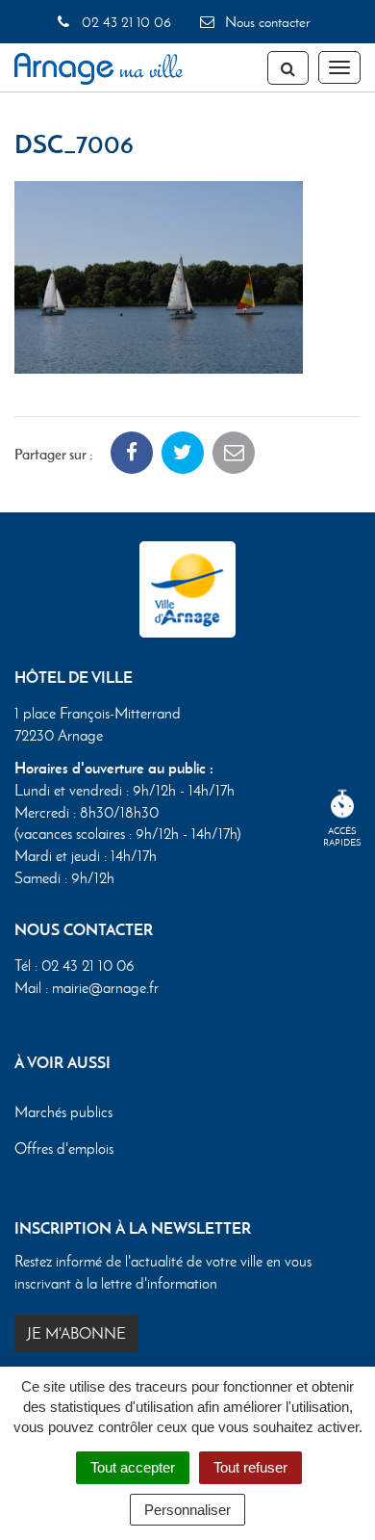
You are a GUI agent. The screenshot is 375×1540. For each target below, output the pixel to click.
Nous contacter (265, 22)
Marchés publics (63, 1112)
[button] (158, 275)
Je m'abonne (76, 1333)
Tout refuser (250, 1467)
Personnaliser (187, 1509)
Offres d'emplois (63, 1148)
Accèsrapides (342, 836)
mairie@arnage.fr (105, 988)
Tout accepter (132, 1467)
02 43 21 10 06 (124, 22)
